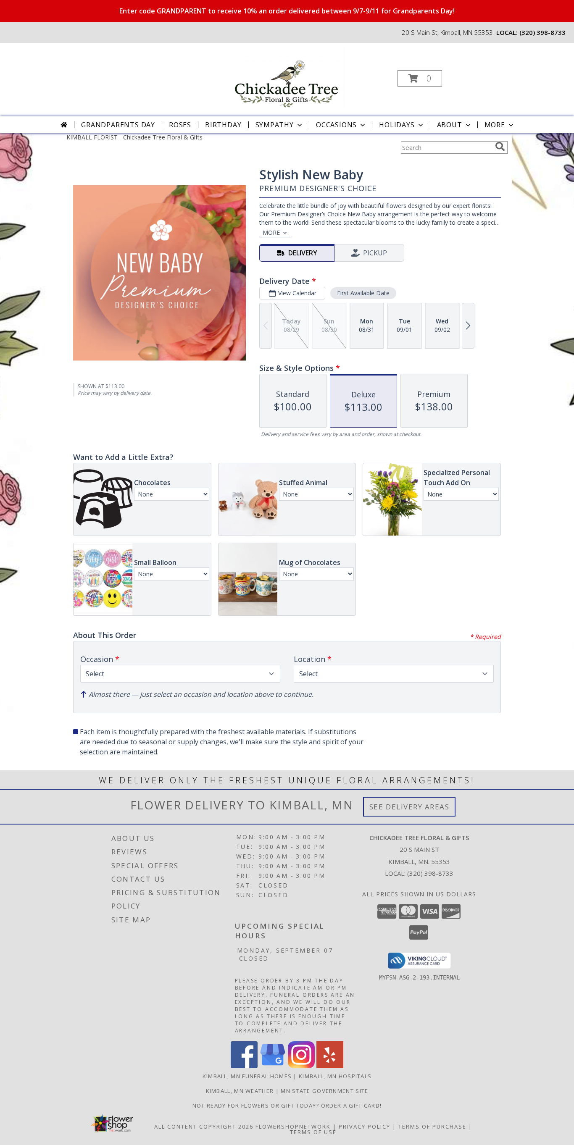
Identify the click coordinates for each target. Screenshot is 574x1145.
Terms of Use (313, 1132)
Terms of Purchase (432, 1126)
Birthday (223, 124)
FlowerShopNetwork (293, 1126)
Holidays (396, 124)
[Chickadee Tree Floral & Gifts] (286, 76)
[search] (500, 147)
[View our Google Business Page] (272, 1066)
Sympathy (274, 124)
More (494, 124)
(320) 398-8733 (542, 32)
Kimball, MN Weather (240, 1091)
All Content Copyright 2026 (203, 1126)
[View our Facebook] (244, 1066)
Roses (180, 124)
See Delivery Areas (409, 806)
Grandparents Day (118, 124)
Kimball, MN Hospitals (335, 1076)
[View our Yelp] (329, 1066)
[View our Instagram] (301, 1066)
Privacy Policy (364, 1126)
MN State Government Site (324, 1091)
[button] (420, 78)
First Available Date (363, 293)
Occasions (336, 124)
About (449, 124)
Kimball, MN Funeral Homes (247, 1076)
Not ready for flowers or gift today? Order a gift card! (287, 1105)
